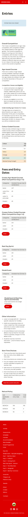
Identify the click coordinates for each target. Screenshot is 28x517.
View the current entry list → (11, 383)
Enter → (8, 306)
